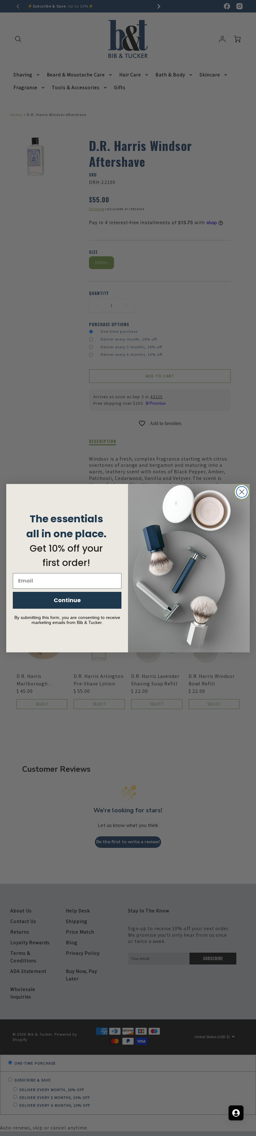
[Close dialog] (241, 491)
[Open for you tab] (236, 1112)
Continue (67, 600)
